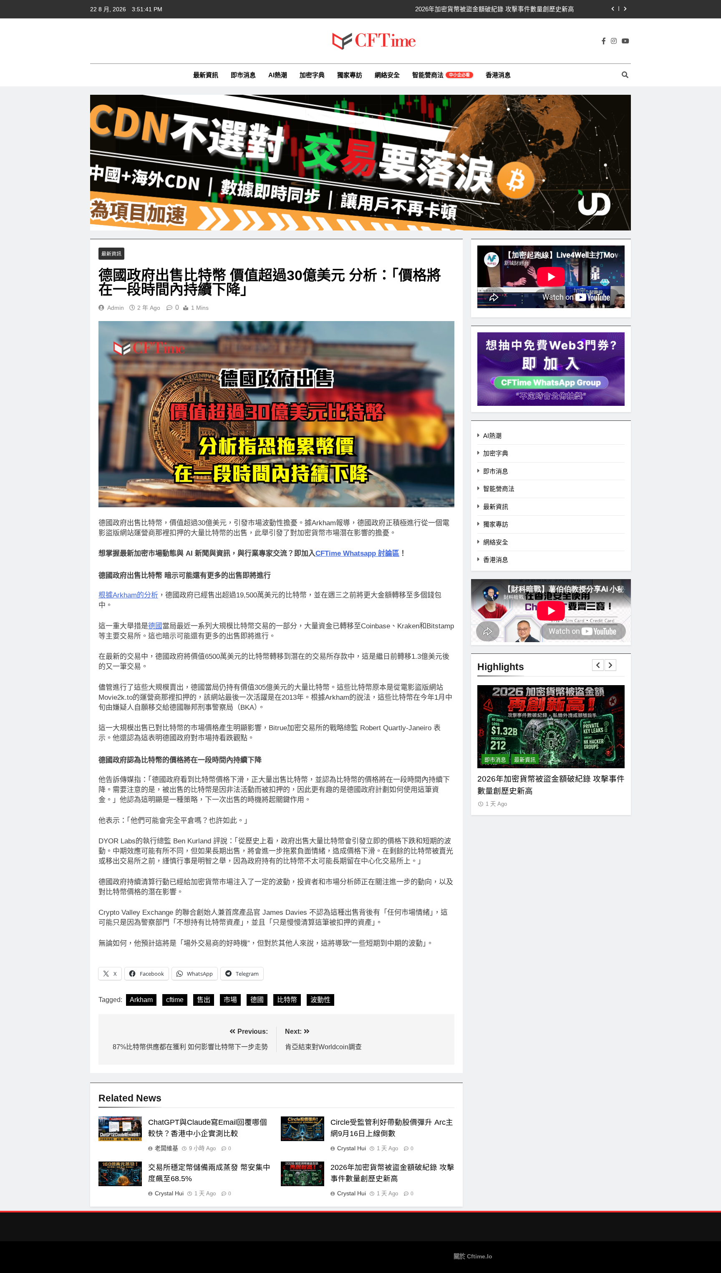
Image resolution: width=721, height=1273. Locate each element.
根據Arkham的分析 (128, 595)
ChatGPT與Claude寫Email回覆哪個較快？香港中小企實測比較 (487, 9)
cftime (175, 999)
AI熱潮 (277, 74)
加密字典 (312, 74)
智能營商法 (441, 74)
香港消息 (498, 74)
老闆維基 (166, 1148)
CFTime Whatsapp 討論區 (357, 553)
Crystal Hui (351, 1148)
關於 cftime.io (473, 1256)
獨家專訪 (349, 74)
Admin (115, 307)
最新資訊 (205, 74)
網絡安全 (387, 74)
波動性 (320, 999)
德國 (155, 626)
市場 (230, 999)
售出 (203, 999)
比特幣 (287, 999)
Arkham (141, 999)
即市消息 (243, 74)
